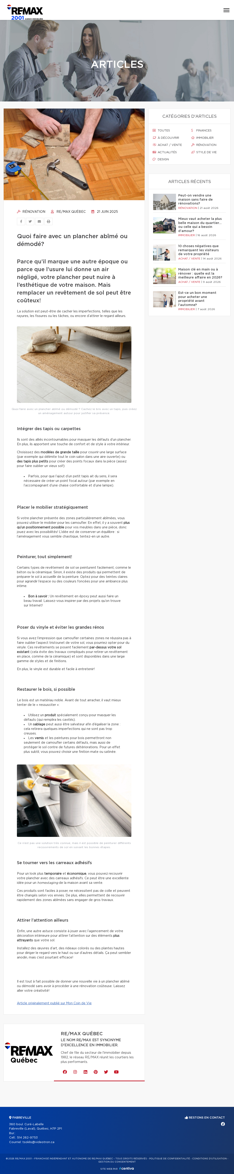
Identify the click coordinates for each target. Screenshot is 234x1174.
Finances (203, 130)
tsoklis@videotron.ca (38, 1142)
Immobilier (204, 138)
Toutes (163, 130)
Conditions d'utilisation (209, 1159)
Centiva (126, 1168)
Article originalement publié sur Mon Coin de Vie (54, 1003)
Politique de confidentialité (169, 1159)
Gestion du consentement (117, 1162)
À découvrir (168, 138)
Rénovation (33, 211)
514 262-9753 (27, 1137)
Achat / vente (169, 145)
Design (163, 159)
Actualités (167, 152)
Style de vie (206, 152)
